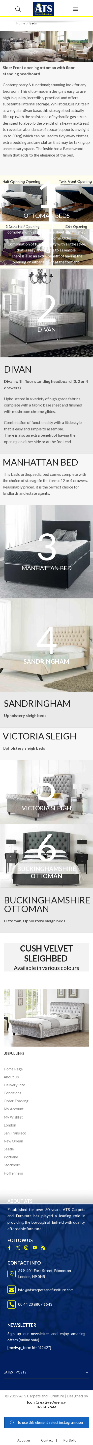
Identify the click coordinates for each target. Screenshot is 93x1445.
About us (24, 1440)
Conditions (12, 1093)
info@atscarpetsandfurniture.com (45, 1289)
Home (20, 23)
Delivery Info (14, 1085)
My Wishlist (13, 1117)
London (10, 1125)
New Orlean (13, 1141)
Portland (11, 1157)
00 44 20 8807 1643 (35, 1304)
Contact (47, 1440)
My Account (14, 1109)
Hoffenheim (13, 1173)
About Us (11, 1077)
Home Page (13, 1069)
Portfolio (69, 1440)
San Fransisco (15, 1133)
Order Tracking (16, 1101)
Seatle (9, 1149)
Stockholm (12, 1165)
